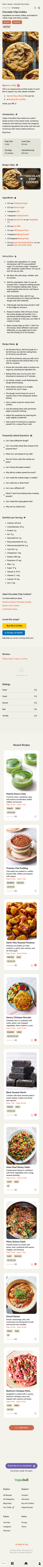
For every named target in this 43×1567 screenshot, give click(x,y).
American (17, 22)
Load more (23, 1427)
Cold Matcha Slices (9, 609)
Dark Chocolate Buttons (23, 242)
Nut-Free (6, 27)
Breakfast (10, 883)
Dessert (7, 22)
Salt (17, 211)
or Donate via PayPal (14, 633)
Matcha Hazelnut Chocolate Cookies (16, 602)
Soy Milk (17, 226)
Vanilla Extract (22, 215)
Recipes (10, 4)
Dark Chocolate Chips (22, 245)
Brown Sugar (18, 207)
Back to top (23, 1544)
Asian (19, 957)
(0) (15, 817)
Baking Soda (23, 238)
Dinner (9, 1331)
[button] (12, 1563)
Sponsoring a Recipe (15, 96)
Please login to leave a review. (15, 658)
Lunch (9, 1182)
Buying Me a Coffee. (17, 99)
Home (4, 4)
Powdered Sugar (20, 203)
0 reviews (16, 8)
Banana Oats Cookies (10, 606)
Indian (19, 1032)
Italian (18, 808)
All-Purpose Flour (21, 230)
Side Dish (10, 957)
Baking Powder (22, 234)
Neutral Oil (18, 219)
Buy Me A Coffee (14, 626)
